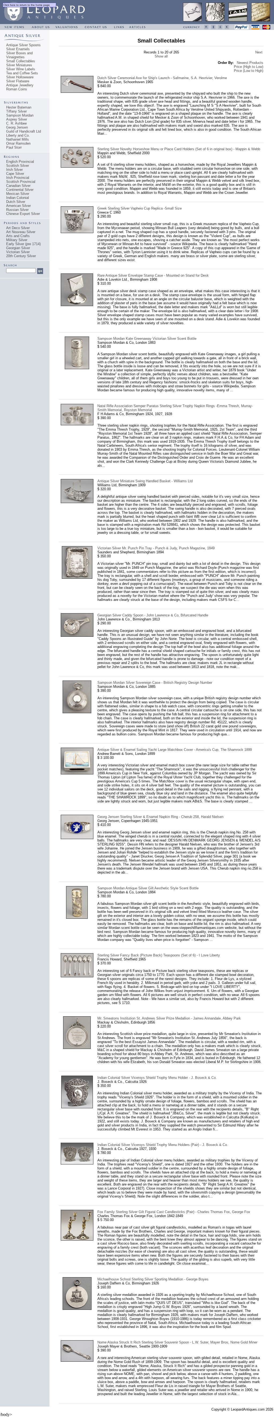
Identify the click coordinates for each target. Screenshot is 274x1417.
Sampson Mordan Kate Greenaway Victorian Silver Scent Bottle (146, 339)
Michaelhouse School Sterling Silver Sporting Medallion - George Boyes (152, 1279)
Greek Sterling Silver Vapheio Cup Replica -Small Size (139, 208)
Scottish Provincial (20, 182)
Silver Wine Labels (20, 69)
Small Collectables (20, 61)
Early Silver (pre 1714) (23, 244)
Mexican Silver (17, 194)
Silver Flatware (17, 81)
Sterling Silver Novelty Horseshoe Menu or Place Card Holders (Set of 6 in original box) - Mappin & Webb (178, 149)
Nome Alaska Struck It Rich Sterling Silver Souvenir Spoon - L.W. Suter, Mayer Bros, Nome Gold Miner (177, 1342)
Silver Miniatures (19, 65)
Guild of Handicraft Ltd (23, 131)
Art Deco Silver (18, 228)
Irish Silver (14, 170)
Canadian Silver (18, 186)
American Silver (18, 206)
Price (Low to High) (248, 71)
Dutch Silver (15, 202)
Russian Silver (17, 210)
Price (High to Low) (248, 67)
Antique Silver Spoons (23, 45)
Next (258, 52)
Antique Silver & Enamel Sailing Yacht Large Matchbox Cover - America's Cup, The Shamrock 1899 (174, 750)
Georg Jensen (17, 127)
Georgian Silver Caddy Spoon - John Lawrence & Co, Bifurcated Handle (152, 615)
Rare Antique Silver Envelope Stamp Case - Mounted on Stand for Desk (153, 275)
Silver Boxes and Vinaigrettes (19, 55)
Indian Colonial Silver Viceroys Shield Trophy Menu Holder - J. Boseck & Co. (157, 1078)
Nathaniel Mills (17, 139)
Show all (161, 56)
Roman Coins (16, 89)
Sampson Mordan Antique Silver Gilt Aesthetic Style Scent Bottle (148, 888)
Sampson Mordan (19, 115)
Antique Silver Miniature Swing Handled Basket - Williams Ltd (145, 481)
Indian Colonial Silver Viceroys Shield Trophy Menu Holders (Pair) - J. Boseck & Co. (162, 1145)
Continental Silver (19, 190)
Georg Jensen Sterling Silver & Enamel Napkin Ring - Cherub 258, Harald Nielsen (160, 817)
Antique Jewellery (19, 85)
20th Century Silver (21, 256)
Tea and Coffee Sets (22, 73)
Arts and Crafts (18, 236)
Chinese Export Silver (23, 214)
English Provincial (20, 162)
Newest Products (250, 63)
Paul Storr (14, 147)
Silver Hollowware (19, 77)
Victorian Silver (18, 252)
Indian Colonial (17, 198)
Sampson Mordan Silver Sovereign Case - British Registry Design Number (154, 683)
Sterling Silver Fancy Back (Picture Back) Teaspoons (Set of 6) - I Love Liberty (158, 955)
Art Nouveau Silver (20, 232)
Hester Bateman (18, 107)
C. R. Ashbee (16, 123)
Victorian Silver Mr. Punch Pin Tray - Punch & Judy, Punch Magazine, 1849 (156, 548)
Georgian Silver (18, 248)
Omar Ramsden (18, 143)
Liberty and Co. (18, 135)
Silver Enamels (18, 49)
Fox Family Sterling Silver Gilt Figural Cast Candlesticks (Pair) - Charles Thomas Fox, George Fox (173, 1212)
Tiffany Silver (16, 111)
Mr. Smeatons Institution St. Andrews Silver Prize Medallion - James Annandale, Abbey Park (169, 1018)
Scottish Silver (17, 166)
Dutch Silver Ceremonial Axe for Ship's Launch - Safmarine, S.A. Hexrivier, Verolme (162, 78)
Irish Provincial (17, 178)
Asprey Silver (16, 119)
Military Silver (16, 240)
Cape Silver (15, 174)
